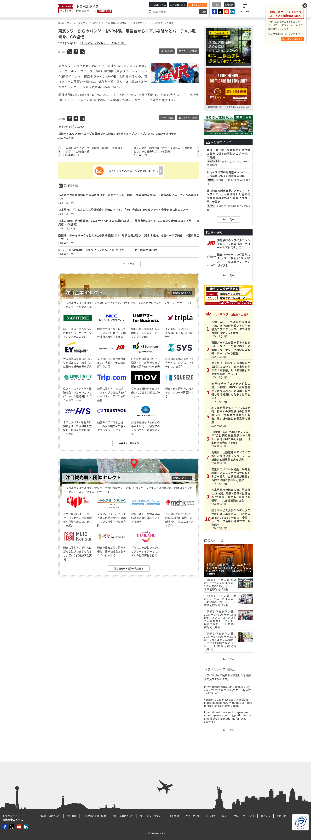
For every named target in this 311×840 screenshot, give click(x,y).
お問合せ (281, 815)
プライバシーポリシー (151, 815)
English (229, 4)
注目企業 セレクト (84, 292)
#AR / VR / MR (118, 42)
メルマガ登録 (199, 4)
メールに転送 (167, 51)
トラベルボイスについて (47, 815)
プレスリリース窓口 (244, 815)
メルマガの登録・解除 (94, 815)
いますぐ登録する (293, 39)
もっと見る (128, 263)
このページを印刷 (189, 51)
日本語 (216, 4)
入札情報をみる (158, 4)
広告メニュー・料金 (216, 815)
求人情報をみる (178, 4)
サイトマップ (192, 815)
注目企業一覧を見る (129, 443)
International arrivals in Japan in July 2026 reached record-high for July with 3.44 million (227, 690)
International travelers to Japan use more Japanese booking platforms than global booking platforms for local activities (228, 716)
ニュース (71, 22)
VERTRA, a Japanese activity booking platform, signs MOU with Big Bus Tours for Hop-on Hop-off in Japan (228, 703)
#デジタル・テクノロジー (95, 42)
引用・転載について (123, 815)
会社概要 (71, 815)
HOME (61, 22)
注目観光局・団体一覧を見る (129, 568)
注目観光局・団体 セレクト (93, 477)
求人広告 (265, 815)
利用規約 (174, 815)
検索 (203, 12)
